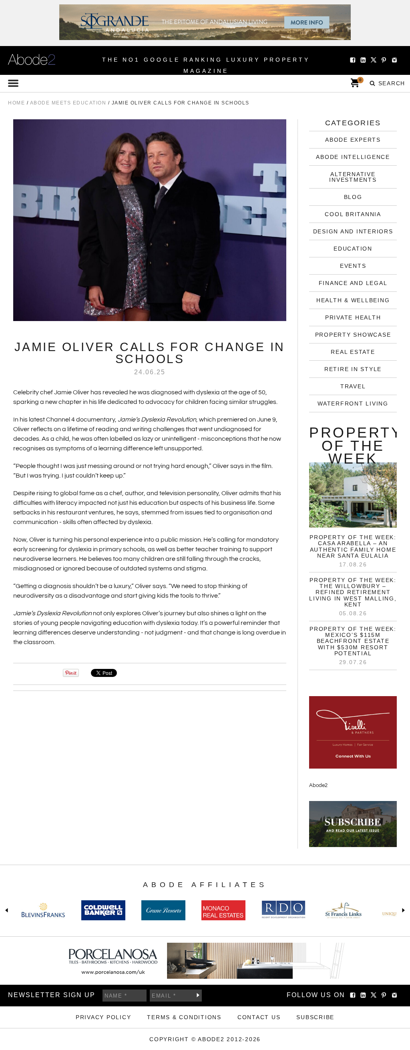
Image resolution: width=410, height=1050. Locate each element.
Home (16, 103)
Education (353, 248)
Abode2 (318, 785)
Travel (353, 386)
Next (402, 910)
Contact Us (259, 1017)
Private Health (353, 317)
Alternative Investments (352, 177)
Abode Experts (353, 140)
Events (353, 266)
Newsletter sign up (51, 995)
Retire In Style (353, 369)
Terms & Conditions (184, 1017)
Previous (8, 910)
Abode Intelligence (353, 157)
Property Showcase (353, 334)
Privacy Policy (103, 1017)
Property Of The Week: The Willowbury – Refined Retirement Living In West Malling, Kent (352, 592)
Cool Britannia (353, 214)
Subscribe (198, 995)
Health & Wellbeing (353, 300)
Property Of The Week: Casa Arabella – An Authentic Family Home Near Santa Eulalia (353, 546)
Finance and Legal (353, 283)
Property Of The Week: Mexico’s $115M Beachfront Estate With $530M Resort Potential (353, 641)
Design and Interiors (353, 231)
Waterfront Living (353, 403)
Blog (353, 197)
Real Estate (353, 352)
